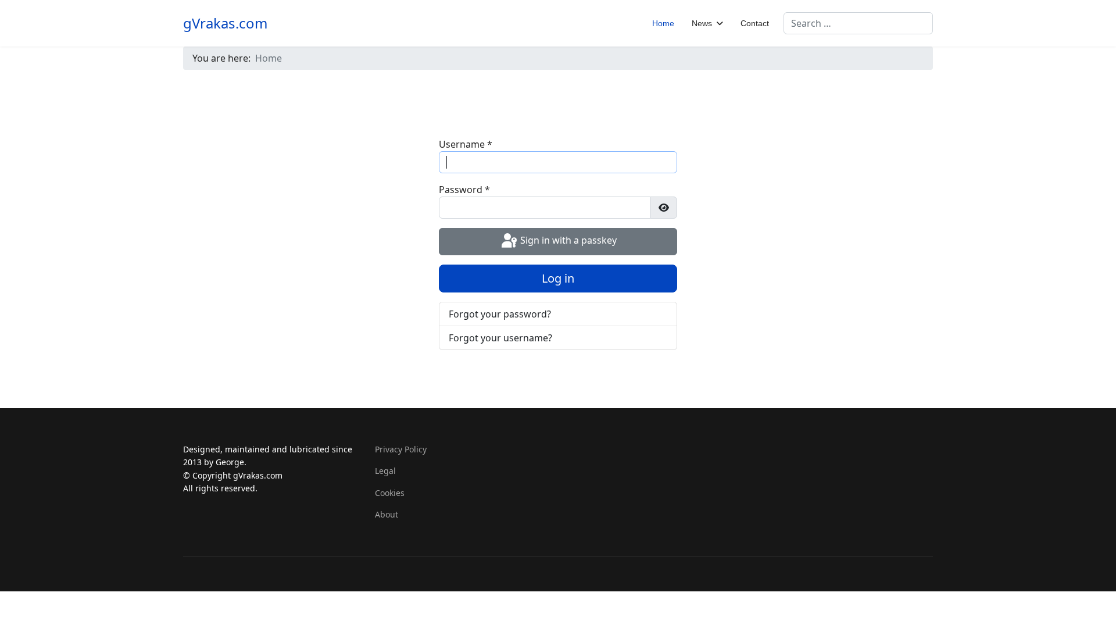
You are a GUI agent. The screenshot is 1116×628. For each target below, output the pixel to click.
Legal (385, 470)
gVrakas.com (225, 23)
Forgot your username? (500, 337)
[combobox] (858, 23)
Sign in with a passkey (567, 240)
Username (465, 144)
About (386, 514)
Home (663, 23)
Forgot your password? (500, 314)
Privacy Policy (401, 449)
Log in (558, 278)
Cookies (390, 492)
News (702, 23)
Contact (755, 23)
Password (464, 189)
